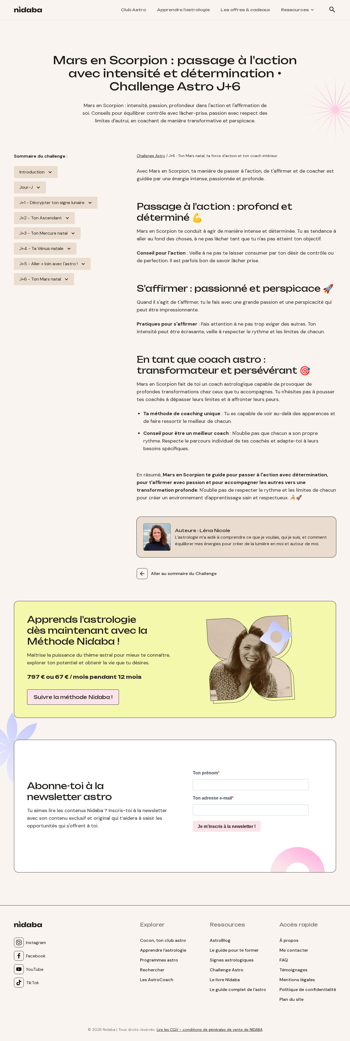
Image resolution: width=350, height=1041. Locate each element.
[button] (298, 10)
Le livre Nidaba (225, 980)
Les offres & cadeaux (245, 9)
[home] (30, 10)
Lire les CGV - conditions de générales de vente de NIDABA (209, 1029)
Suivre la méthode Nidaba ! (73, 697)
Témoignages (293, 970)
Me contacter (293, 950)
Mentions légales (297, 980)
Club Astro (133, 9)
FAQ (283, 960)
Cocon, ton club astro (163, 940)
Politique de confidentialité (307, 989)
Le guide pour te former (234, 950)
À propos (288, 940)
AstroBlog (220, 940)
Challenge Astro (151, 155)
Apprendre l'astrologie (183, 9)
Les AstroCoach (156, 980)
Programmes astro (159, 960)
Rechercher (152, 970)
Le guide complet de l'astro (238, 989)
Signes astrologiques (231, 960)
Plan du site (291, 999)
